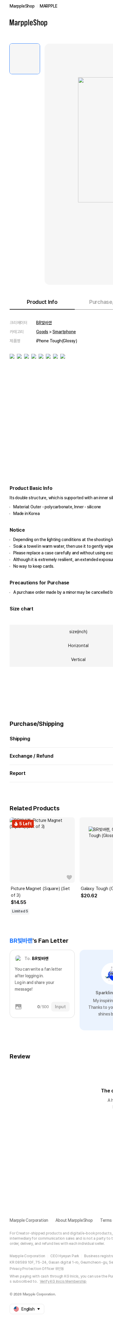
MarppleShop (22, 6)
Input (60, 1006)
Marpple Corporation (29, 1220)
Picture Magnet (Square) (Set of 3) (40, 892)
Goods (42, 331)
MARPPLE (49, 6)
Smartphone (64, 331)
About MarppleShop (74, 1220)
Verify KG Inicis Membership (63, 1281)
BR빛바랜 (44, 322)
